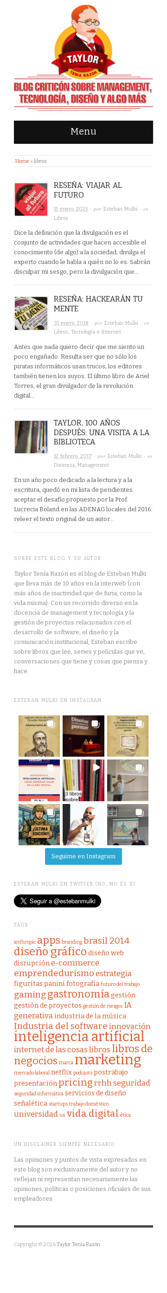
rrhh (103, 1083)
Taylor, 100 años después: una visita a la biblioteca (101, 432)
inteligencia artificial (79, 1037)
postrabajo (111, 1072)
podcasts (82, 1073)
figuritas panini (39, 983)
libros (99, 1050)
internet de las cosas (51, 1050)
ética (125, 1115)
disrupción (32, 963)
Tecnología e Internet (96, 332)
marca (66, 1063)
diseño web (106, 953)
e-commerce (75, 963)
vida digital (93, 1113)
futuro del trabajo (120, 984)
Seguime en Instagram (83, 856)
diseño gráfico (50, 951)
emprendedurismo (54, 973)
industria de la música (90, 1016)
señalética (30, 1103)
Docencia (64, 465)
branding (72, 942)
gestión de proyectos (48, 1005)
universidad (36, 1114)
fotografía (82, 983)
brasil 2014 (106, 940)
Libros (61, 218)
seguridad (131, 1083)
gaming (30, 994)
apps (48, 940)
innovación (130, 1026)
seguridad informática (39, 1094)
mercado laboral (32, 1073)
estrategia (114, 973)
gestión (123, 995)
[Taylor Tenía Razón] (83, 58)
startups (58, 1104)
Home (22, 161)
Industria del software (61, 1026)
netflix (61, 1072)
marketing (108, 1060)
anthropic (25, 942)
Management (93, 465)
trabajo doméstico (89, 1104)
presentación (35, 1083)
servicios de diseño (95, 1093)
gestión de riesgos (102, 1006)
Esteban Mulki (120, 209)
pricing (75, 1082)
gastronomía (78, 994)
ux (62, 1115)
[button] (39, 736)
